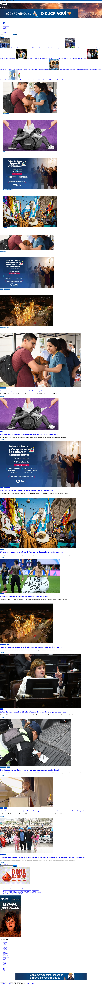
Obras (8, 327)
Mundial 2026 (6, 955)
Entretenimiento (6, 950)
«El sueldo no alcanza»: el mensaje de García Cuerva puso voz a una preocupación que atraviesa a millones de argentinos (43, 811)
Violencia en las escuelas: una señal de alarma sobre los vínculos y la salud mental (26, 154)
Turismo (4, 31)
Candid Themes (30, 983)
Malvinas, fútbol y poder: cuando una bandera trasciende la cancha (24, 596)
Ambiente (5, 942)
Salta (4, 964)
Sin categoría (5, 967)
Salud (4, 151)
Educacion (5, 24)
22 (4, 864)
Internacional (5, 953)
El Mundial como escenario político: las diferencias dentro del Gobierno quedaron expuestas (33, 712)
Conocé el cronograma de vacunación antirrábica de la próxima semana (23, 116)
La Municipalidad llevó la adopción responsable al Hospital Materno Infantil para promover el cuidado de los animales (42, 857)
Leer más (2, 396)
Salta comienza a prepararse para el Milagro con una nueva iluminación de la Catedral (25, 329)
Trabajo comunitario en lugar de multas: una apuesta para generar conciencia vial (29, 770)
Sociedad (5, 23)
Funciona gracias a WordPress (6, 983)
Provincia (5, 28)
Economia (5, 29)
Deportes (2, 593)
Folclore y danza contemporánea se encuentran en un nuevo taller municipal (24, 192)
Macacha (4, 4)
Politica (1, 709)
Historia (4, 952)
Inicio (4, 22)
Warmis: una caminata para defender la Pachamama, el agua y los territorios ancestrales (28, 230)
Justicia (4, 954)
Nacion (4, 27)
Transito (8, 767)
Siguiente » (7, 864)
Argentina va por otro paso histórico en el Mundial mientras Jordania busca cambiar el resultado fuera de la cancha (45, 79)
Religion (5, 808)
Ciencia (4, 944)
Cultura (4, 189)
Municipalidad (6, 26)
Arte (4, 943)
